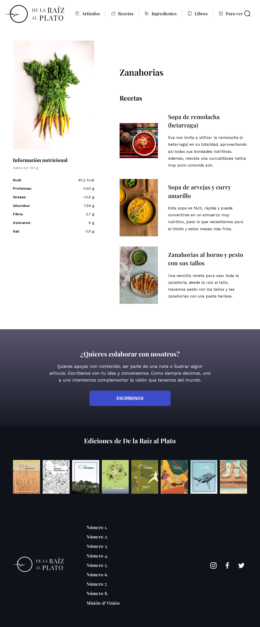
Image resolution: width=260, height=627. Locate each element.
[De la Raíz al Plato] (34, 14)
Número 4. (97, 555)
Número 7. (97, 584)
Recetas (126, 13)
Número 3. (97, 546)
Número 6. (97, 574)
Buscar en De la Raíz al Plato (247, 13)
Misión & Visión (103, 603)
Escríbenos (130, 398)
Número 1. (97, 527)
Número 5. (97, 565)
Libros (201, 13)
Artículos (91, 13)
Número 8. (97, 593)
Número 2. (97, 536)
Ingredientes (164, 13)
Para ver (234, 13)
